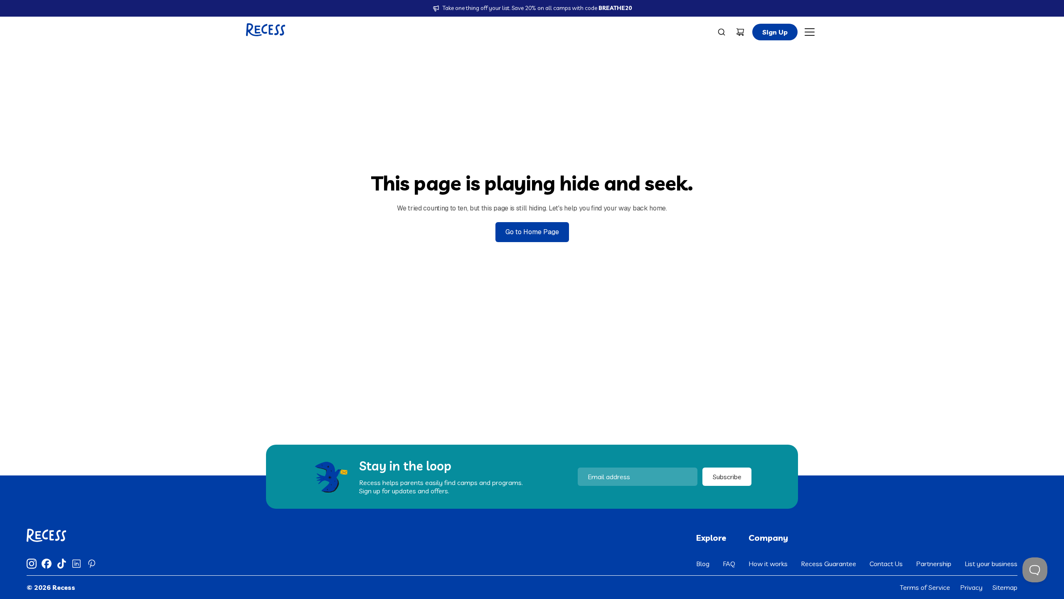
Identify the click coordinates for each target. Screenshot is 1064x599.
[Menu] (809, 32)
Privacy (971, 587)
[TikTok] (61, 564)
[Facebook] (47, 564)
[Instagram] (32, 564)
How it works (768, 563)
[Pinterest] (91, 564)
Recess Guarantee (828, 563)
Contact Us (886, 563)
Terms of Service (925, 587)
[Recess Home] (266, 29)
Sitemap (1005, 587)
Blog (702, 563)
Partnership (933, 563)
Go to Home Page (532, 232)
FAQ (729, 563)
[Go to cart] (740, 32)
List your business (991, 563)
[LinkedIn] (76, 564)
